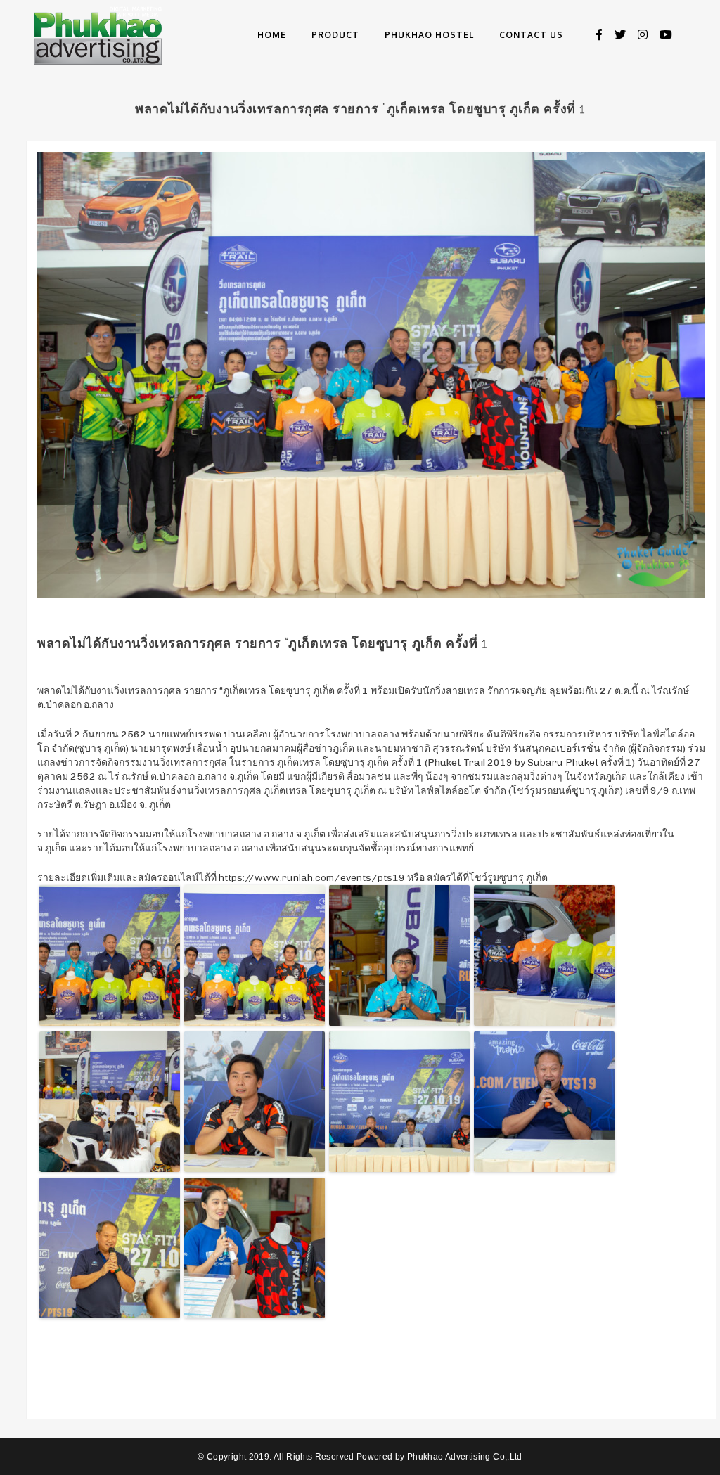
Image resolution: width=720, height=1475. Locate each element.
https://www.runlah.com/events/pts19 (312, 878)
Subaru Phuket (562, 762)
